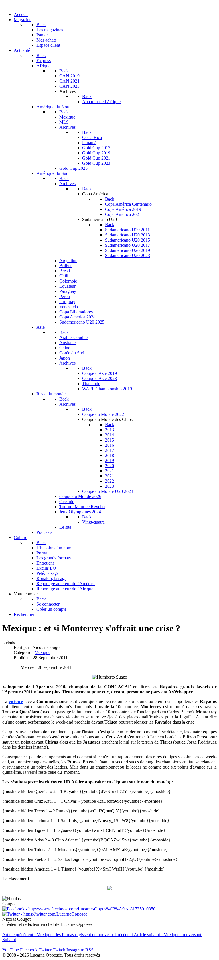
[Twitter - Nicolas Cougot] (44, 914)
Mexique (42, 652)
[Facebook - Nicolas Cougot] (78, 908)
